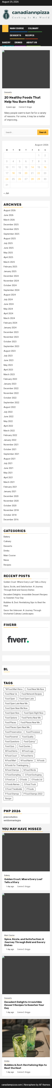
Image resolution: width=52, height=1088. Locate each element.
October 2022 (10, 397)
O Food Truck (30, 784)
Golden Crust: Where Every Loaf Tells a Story (25, 582)
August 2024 (10, 294)
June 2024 (8, 304)
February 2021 (10, 487)
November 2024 (11, 280)
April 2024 (8, 313)
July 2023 (8, 355)
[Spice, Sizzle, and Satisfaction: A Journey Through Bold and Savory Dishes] (26, 912)
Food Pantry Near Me (31, 718)
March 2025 (9, 262)
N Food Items (27, 756)
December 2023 (11, 332)
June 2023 (8, 360)
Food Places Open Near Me (17, 727)
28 (32, 179)
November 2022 (11, 393)
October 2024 (10, 285)
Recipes (29, 35)
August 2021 (10, 458)
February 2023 (10, 379)
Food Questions (12, 741)
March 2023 (9, 374)
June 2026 (8, 215)
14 (32, 167)
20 (26, 173)
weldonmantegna (12, 820)
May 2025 (8, 252)
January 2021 (10, 491)
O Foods (23, 779)
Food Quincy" (30, 741)
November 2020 (11, 501)
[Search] (48, 28)
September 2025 (11, 234)
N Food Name (27, 760)
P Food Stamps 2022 (33, 794)
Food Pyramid (11, 737)
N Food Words (30, 770)
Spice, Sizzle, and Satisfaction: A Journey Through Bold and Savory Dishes (24, 942)
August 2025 (10, 238)
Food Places (10, 722)
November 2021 (11, 444)
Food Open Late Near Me (16, 703)
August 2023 (10, 351)
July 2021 (8, 463)
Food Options (11, 718)
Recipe (8, 798)
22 (38, 173)
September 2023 (11, 346)
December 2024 (11, 276)
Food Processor (33, 732)
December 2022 (11, 388)
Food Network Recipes (32, 694)
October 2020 (10, 505)
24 (7, 179)
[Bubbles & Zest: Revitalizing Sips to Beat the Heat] (26, 1038)
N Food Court (11, 756)
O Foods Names (12, 784)
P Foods (30, 789)
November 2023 (11, 337)
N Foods (40, 760)
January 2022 (10, 440)
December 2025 (11, 224)
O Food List (10, 779)
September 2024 (11, 290)
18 (13, 173)
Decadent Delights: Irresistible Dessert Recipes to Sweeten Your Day (24, 1005)
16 (45, 167)
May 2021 (8, 472)
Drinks (18, 42)
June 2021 (8, 468)
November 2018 (11, 510)
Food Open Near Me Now (16, 708)
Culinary (33, 28)
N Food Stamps (12, 770)
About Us (31, 42)
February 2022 (10, 435)
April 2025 (8, 257)
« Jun (6, 193)
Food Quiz (9, 746)
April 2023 (8, 369)
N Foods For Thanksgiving (16, 765)
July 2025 (8, 243)
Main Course (17, 28)
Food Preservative (13, 732)
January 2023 (10, 384)
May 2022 (8, 421)
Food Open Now (12, 713)
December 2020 (11, 496)
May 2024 (8, 309)
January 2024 (10, 327)
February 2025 (10, 266)
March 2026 (9, 219)
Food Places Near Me (30, 722)
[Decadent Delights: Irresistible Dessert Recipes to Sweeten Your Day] (26, 975)
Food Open (10, 699)
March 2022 (9, 430)
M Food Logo (28, 751)
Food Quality (28, 737)
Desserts (15, 35)
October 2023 (10, 341)
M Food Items (11, 751)
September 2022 (11, 402)
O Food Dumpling (13, 775)
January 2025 (10, 271)
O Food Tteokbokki (13, 789)
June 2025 (8, 248)
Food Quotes (24, 746)
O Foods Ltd (36, 779)
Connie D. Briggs (25, 107)
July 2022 (8, 412)
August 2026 (10, 210)
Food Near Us (11, 694)
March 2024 (9, 318)
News (6, 560)
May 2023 (8, 365)
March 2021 (9, 482)
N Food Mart (10, 760)
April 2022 (8, 426)
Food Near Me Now (35, 689)
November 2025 (11, 229)
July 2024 (8, 299)
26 (19, 179)
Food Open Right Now (33, 713)
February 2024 (10, 323)
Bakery (6, 42)
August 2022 (10, 407)
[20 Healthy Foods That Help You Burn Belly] (26, 69)
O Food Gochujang (33, 775)
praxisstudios (10, 817)
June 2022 (8, 416)
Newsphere (30, 1084)
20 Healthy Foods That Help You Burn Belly (22, 100)
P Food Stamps (12, 794)
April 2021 (8, 477)
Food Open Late (26, 699)
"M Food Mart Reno (14, 689)
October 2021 (10, 449)
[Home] (5, 28)
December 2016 (11, 519)
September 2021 (11, 454)
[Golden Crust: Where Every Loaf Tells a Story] (26, 852)
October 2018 (10, 515)
